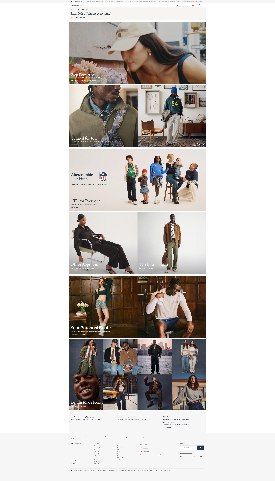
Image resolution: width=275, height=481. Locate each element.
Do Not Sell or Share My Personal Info (151, 470)
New (85, 5)
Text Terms (93, 470)
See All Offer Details (75, 438)
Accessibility (96, 453)
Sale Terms (86, 470)
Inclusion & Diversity (98, 455)
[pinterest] (194, 456)
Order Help (119, 449)
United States (146, 451)
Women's (90, 5)
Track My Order (120, 455)
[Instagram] (181, 456)
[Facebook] (187, 456)
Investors (96, 457)
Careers (95, 449)
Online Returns (120, 453)
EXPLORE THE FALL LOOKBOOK (89, 80)
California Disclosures (98, 463)
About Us (131, 5)
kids (114, 5)
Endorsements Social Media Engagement (127, 470)
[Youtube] (201, 456)
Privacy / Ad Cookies (78, 470)
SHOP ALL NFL (74, 207)
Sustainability (97, 461)
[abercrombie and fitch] (76, 5)
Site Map (139, 470)
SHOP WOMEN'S (75, 17)
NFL (100, 5)
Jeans (104, 5)
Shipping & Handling (121, 451)
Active (109, 5)
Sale (126, 5)
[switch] (140, 454)
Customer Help (120, 445)
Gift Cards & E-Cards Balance (123, 457)
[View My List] (196, 5)
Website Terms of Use (113, 470)
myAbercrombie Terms (102, 470)
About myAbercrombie (121, 447)
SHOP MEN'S (83, 17)
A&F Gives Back (97, 451)
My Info (118, 459)
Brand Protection (97, 445)
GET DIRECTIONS (167, 427)
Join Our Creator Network (99, 447)
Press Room (96, 459)
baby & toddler (120, 5)
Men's (96, 5)
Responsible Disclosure (165, 470)
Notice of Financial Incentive (186, 453)
